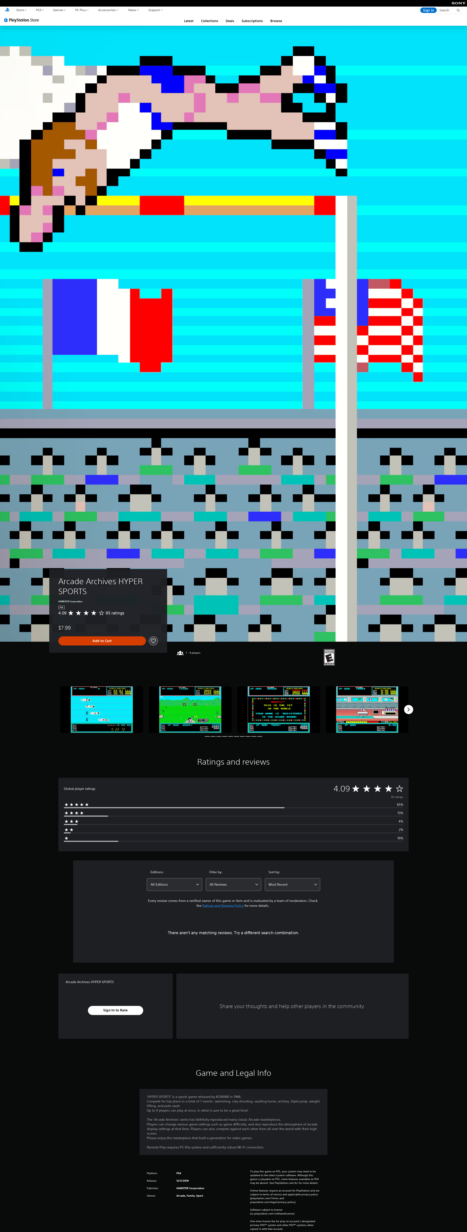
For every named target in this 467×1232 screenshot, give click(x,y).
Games (58, 10)
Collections (209, 21)
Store (20, 10)
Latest (189, 21)
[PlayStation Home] (7, 10)
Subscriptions (252, 21)
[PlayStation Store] (23, 20)
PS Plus (80, 10)
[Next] (408, 709)
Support (154, 10)
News (132, 10)
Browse (276, 21)
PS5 (38, 10)
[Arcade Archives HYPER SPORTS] (101, 709)
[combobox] (174, 884)
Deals (230, 21)
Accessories (106, 10)
